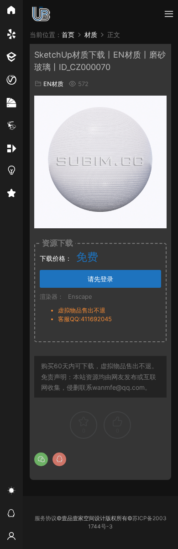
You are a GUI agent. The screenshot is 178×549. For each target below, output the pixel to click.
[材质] (11, 103)
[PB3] (11, 125)
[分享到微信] (41, 459)
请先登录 (100, 279)
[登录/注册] (11, 537)
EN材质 (53, 83)
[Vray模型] (11, 80)
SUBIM (41, 13)
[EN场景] (11, 57)
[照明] (11, 171)
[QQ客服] (11, 514)
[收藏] (11, 194)
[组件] (11, 148)
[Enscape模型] (11, 34)
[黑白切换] (11, 491)
